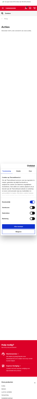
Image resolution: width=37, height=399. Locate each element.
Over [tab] (30, 171)
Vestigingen (4, 366)
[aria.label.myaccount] (26, 8)
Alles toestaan (18, 226)
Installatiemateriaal (6, 398)
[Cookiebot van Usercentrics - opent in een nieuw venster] (27, 166)
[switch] (32, 207)
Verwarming (4, 395)
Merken (3, 389)
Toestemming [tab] (6, 171)
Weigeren (18, 231)
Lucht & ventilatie (6, 392)
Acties (3, 386)
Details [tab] (18, 171)
